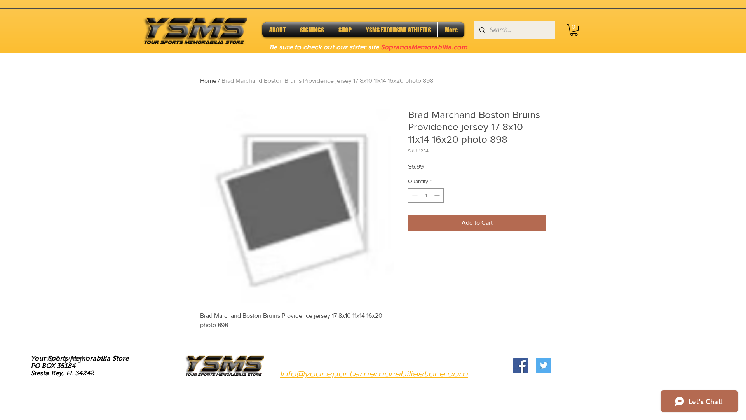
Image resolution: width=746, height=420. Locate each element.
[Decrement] (414, 195)
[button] (574, 30)
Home (208, 80)
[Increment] (438, 195)
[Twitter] (543, 365)
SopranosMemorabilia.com (424, 47)
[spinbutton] (426, 195)
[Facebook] (520, 365)
